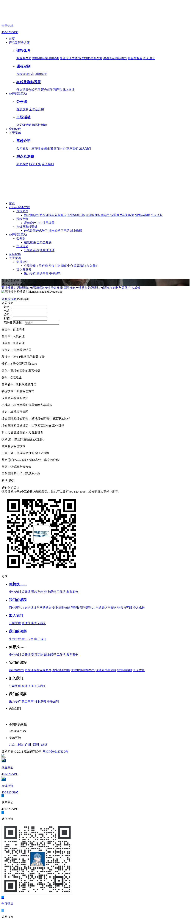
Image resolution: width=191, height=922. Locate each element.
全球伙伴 (15, 128)
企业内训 (15, 591)
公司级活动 (23, 125)
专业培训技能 (69, 58)
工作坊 (61, 591)
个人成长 (149, 58)
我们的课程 (18, 600)
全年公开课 (36, 109)
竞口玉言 (28, 639)
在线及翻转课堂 (28, 82)
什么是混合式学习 (28, 89)
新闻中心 (60, 148)
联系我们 (72, 148)
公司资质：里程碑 (28, 148)
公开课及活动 (18, 93)
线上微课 (69, 89)
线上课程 (50, 591)
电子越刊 (48, 164)
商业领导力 (23, 58)
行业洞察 (40, 701)
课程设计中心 (25, 74)
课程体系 (23, 51)
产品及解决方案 (19, 42)
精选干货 (35, 164)
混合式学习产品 (51, 89)
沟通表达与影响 (106, 607)
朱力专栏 (22, 164)
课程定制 (23, 66)
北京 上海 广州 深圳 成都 (28, 744)
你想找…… (18, 584)
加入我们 (85, 148)
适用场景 (41, 74)
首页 (12, 38)
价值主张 (47, 148)
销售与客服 (135, 58)
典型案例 (72, 591)
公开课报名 (8, 299)
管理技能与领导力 (90, 58)
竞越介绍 (23, 141)
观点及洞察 (25, 156)
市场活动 (23, 117)
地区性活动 (39, 125)
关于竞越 (15, 132)
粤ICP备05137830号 (55, 751)
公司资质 (15, 623)
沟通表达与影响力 (115, 58)
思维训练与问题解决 (45, 58)
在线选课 (22, 109)
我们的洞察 (18, 631)
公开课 (21, 101)
